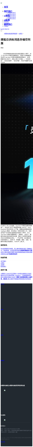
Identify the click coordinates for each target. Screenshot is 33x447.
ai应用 (2, 334)
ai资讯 (7, 16)
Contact (6, 26)
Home (5, 11)
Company (6, 23)
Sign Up (7, 29)
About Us (6, 20)
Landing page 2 (11, 14)
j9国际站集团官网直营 (10, 33)
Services (6, 21)
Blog (5, 24)
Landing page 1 (11, 12)
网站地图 (3, 441)
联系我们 (8, 24)
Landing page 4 (11, 17)
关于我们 (8, 11)
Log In (2, 29)
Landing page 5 (11, 18)
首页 (6, 7)
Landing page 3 (11, 15)
